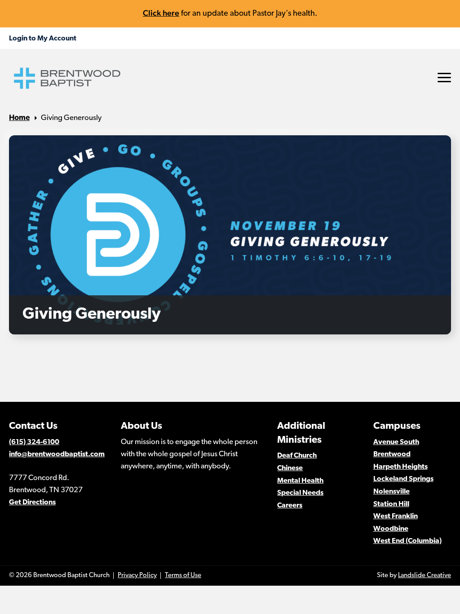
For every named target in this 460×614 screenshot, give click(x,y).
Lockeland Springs (403, 479)
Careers (289, 505)
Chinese (290, 468)
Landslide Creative (424, 575)
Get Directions (32, 502)
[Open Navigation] (444, 77)
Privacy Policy (137, 575)
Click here (161, 13)
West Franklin (395, 516)
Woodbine (390, 529)
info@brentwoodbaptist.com (57, 454)
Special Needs (300, 493)
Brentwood (392, 454)
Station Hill (391, 504)
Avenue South (396, 442)
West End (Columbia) (407, 541)
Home (19, 118)
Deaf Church (297, 455)
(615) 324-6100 (34, 442)
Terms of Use (183, 575)
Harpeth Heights (400, 467)
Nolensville (391, 491)
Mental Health (300, 481)
